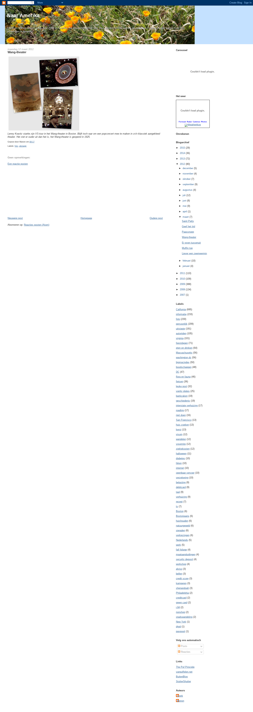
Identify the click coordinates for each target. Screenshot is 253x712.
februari (187, 260)
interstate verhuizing (187, 405)
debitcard (181, 487)
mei (185, 206)
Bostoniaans (182, 516)
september (189, 184)
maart (186, 216)
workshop (181, 564)
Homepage (86, 218)
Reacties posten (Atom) (36, 224)
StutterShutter (183, 681)
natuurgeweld (183, 525)
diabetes (180, 458)
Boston (180, 511)
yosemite (181, 444)
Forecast (182, 122)
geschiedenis (183, 400)
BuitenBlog (182, 676)
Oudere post (156, 218)
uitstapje (22, 146)
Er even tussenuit (191, 242)
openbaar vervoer (185, 472)
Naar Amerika (23, 15)
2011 (183, 273)
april (185, 211)
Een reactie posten (18, 163)
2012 (183, 164)
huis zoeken (182, 424)
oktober (187, 179)
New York (181, 621)
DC (177, 372)
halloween (181, 453)
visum (179, 434)
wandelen (181, 439)
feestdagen (182, 343)
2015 (183, 147)
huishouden (182, 520)
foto (16, 146)
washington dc (183, 357)
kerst (178, 429)
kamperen (181, 583)
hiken (179, 463)
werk (178, 544)
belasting (181, 482)
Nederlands (182, 540)
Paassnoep (188, 231)
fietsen (179, 381)
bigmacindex (182, 362)
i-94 (178, 607)
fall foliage (181, 549)
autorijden (181, 333)
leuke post (181, 386)
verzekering (182, 477)
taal (178, 492)
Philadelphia (182, 593)
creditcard (181, 597)
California (181, 309)
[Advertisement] (35, 191)
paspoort (180, 631)
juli (184, 195)
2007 (183, 294)
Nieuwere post (15, 218)
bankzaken (182, 396)
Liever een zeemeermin (194, 253)
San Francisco (184, 420)
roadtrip (180, 410)
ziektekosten (183, 448)
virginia (180, 338)
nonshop (180, 612)
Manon (180, 700)
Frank (180, 695)
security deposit (184, 559)
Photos (204, 122)
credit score (182, 578)
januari (186, 266)
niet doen (181, 415)
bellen (179, 573)
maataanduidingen (185, 554)
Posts (183, 646)
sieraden (180, 530)
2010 (183, 278)
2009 (183, 284)
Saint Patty (188, 221)
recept (179, 501)
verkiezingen (182, 535)
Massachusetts (184, 352)
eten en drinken (184, 347)
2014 (183, 153)
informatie (181, 314)
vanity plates (183, 391)
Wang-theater (17, 52)
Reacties (185, 651)
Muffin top (187, 248)
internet (180, 468)
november (188, 173)
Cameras (196, 122)
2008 (183, 289)
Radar (189, 122)
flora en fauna (183, 376)
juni (185, 200)
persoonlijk (181, 323)
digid (178, 626)
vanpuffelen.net (184, 671)
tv (177, 506)
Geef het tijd (188, 226)
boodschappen (184, 367)
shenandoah (182, 588)
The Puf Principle (185, 667)
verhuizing (181, 496)
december (188, 168)
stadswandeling (184, 617)
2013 (183, 158)
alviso (179, 568)
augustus (188, 189)
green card (181, 602)
